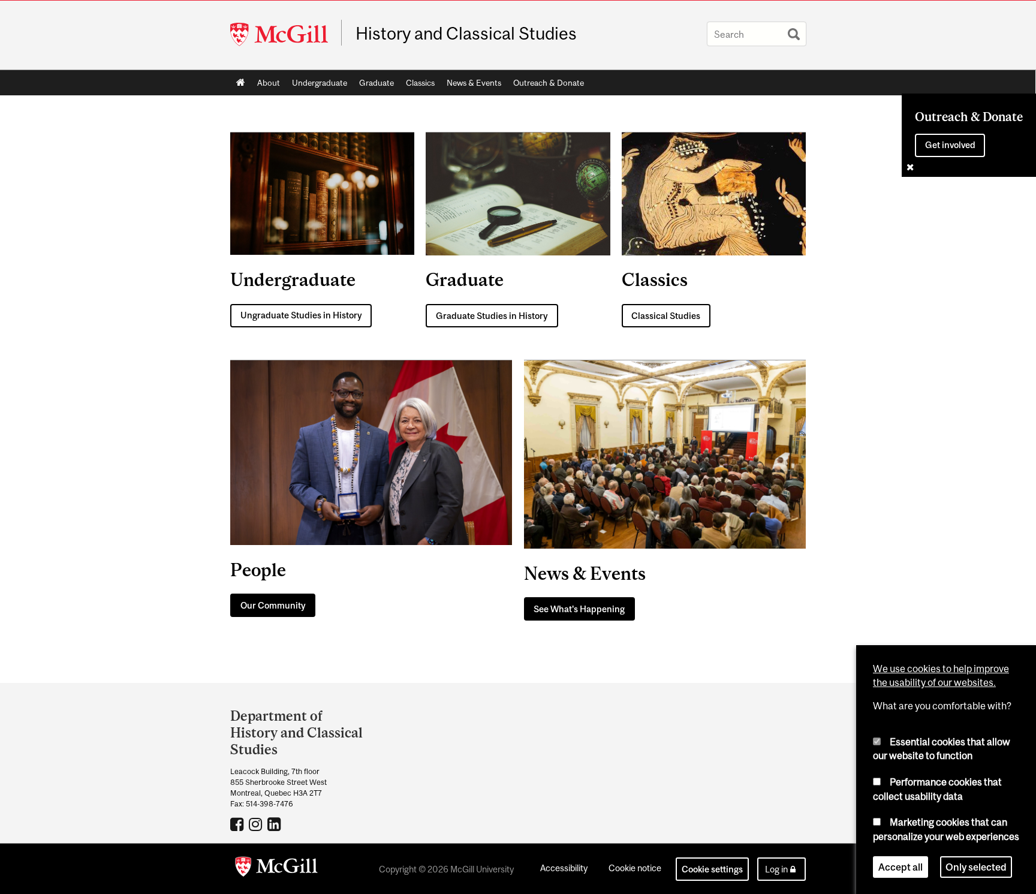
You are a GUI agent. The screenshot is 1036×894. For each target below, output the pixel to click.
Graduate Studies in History (492, 316)
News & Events (474, 83)
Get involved (950, 145)
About (268, 83)
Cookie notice (635, 868)
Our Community (273, 605)
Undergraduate (319, 83)
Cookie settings (712, 869)
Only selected (976, 866)
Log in (776, 869)
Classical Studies (665, 316)
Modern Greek (238, 824)
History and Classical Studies (466, 34)
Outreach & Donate (548, 83)
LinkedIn (275, 824)
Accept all (900, 866)
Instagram (257, 824)
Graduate (376, 83)
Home (240, 82)
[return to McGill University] (276, 869)
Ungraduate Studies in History (301, 315)
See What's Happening (579, 609)
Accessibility (564, 868)
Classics (420, 83)
